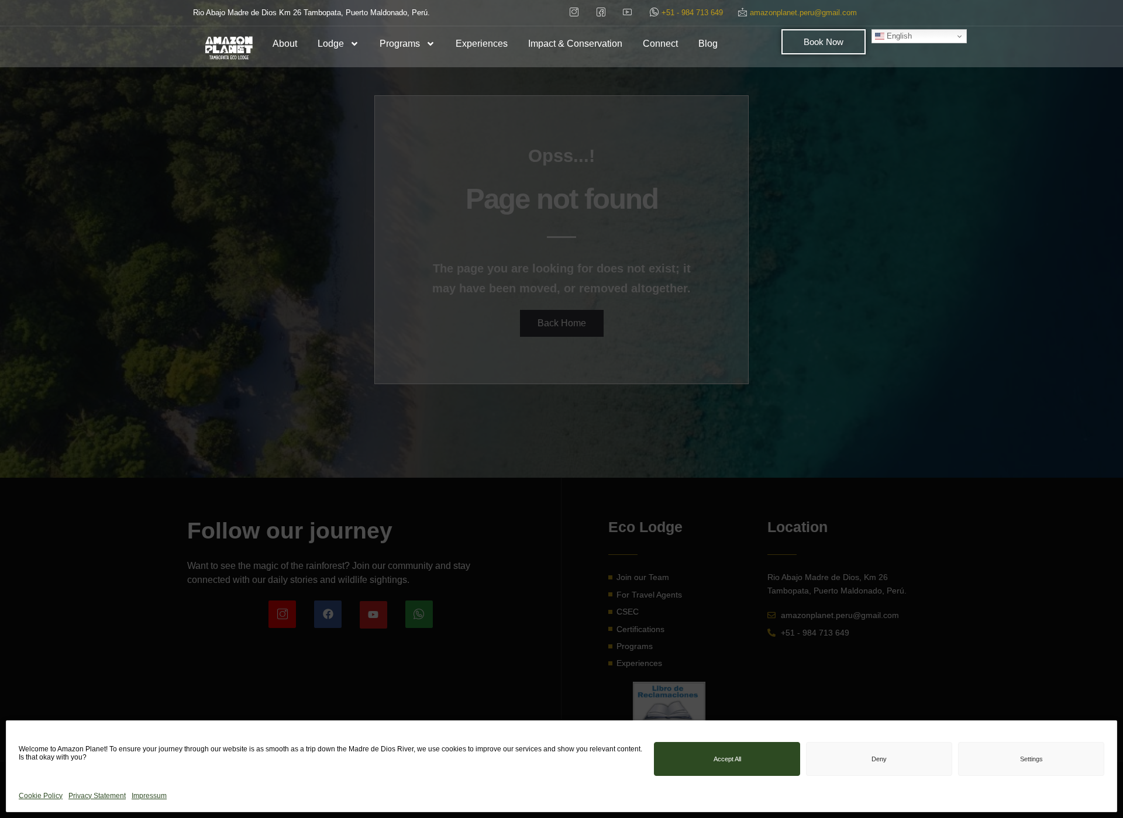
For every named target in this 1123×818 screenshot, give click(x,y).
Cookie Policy (41, 795)
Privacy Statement (97, 795)
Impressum (149, 795)
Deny (879, 758)
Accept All (727, 758)
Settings (1031, 758)
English (898, 36)
